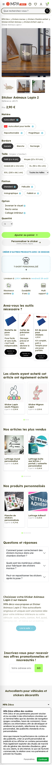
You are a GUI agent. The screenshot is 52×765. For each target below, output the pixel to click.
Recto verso (11, 209)
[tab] (24, 420)
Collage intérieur (14, 212)
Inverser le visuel (14, 205)
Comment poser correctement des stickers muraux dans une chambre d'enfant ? (24, 553)
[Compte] (41, 4)
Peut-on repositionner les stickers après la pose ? (23, 577)
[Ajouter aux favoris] (47, 31)
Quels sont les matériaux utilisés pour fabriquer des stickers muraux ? (23, 566)
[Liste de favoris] (35, 4)
